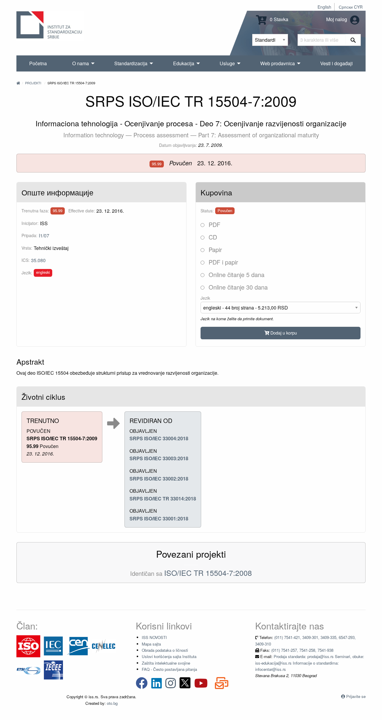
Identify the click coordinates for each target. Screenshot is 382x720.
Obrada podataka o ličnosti (165, 650)
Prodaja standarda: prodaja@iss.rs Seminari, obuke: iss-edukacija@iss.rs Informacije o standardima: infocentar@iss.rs (309, 663)
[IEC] (53, 646)
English (324, 7)
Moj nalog (337, 19)
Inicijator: (29, 223)
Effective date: (81, 211)
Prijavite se (356, 696)
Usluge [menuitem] (227, 63)
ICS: (25, 260)
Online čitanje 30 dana (237, 287)
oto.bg (112, 703)
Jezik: (26, 273)
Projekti (33, 82)
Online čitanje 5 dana (235, 274)
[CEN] (78, 646)
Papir (214, 249)
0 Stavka (278, 19)
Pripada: (29, 235)
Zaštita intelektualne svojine (166, 663)
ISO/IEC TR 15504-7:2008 (208, 572)
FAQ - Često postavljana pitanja (169, 669)
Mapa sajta (151, 644)
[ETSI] (28, 669)
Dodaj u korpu (283, 332)
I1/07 (44, 235)
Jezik (205, 298)
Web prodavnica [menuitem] (277, 63)
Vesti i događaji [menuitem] (336, 63)
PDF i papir (222, 262)
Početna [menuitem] (38, 63)
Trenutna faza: (35, 211)
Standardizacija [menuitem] (130, 63)
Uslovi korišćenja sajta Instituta (169, 656)
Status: (207, 211)
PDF (213, 224)
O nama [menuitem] (80, 63)
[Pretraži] (353, 40)
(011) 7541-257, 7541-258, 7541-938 (302, 650)
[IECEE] (53, 669)
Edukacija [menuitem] (183, 63)
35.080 (38, 260)
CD (212, 237)
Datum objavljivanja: (178, 145)
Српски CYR (351, 7)
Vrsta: (26, 248)
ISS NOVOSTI (154, 637)
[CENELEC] (103, 646)
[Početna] (18, 82)
